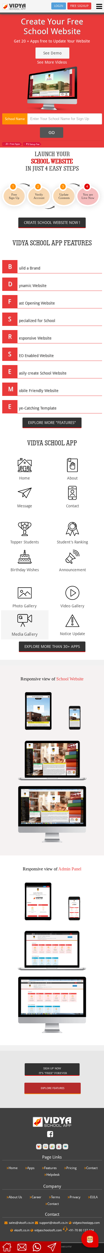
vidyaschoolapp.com (86, 1223)
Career (36, 1197)
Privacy (75, 1197)
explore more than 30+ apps (52, 646)
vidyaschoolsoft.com (48, 1230)
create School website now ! (52, 222)
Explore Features (52, 1088)
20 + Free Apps (13, 144)
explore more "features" (52, 422)
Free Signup (79, 6)
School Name (15, 119)
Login (58, 6)
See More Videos (52, 62)
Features (50, 1168)
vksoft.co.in (21, 1230)
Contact (92, 1168)
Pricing (71, 1168)
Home (13, 1168)
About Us (15, 1197)
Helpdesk (53, 1175)
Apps (30, 1168)
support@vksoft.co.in (53, 1223)
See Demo (52, 53)
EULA (94, 1197)
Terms (55, 1197)
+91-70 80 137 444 (81, 1230)
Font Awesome (62, 1246)
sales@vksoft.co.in (21, 1223)
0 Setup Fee (33, 144)
